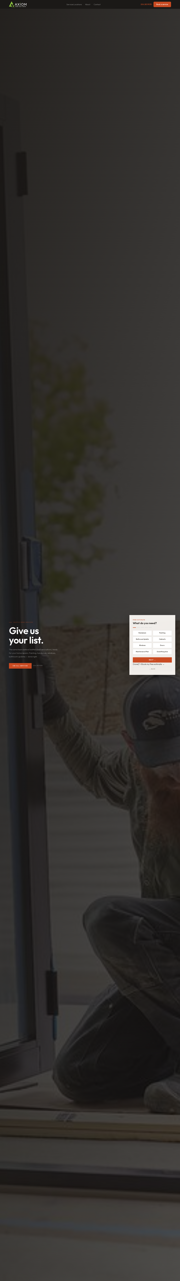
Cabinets (162, 639)
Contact (97, 4)
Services (70, 4)
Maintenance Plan (142, 652)
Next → (152, 660)
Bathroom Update (142, 639)
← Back (152, 669)
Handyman (142, 633)
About (87, 4)
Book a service (162, 4)
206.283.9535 (146, 4)
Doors (162, 645)
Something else (162, 652)
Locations (78, 4)
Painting (162, 633)
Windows (142, 645)
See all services (20, 666)
